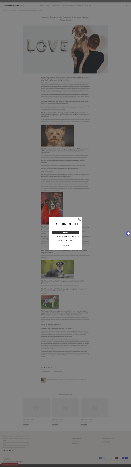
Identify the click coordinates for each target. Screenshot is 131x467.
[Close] (80, 219)
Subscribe (65, 232)
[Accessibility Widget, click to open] (128, 233)
